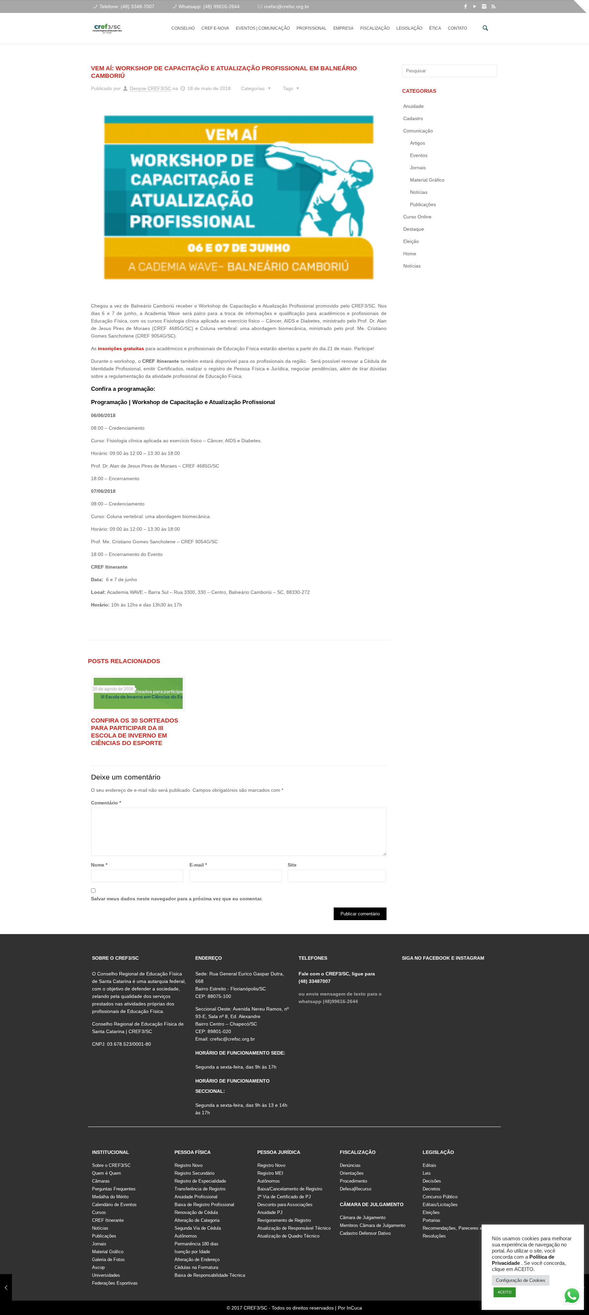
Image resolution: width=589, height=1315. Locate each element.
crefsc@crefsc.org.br (286, 6)
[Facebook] (465, 6)
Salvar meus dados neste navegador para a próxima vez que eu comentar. (176, 898)
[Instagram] (484, 6)
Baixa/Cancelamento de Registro (289, 1188)
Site (292, 865)
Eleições (431, 1212)
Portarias (431, 1220)
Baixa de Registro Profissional (204, 1204)
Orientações (352, 1173)
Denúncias (350, 1165)
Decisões (432, 1181)
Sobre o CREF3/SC (111, 1165)
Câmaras (101, 1181)
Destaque (413, 229)
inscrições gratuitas (121, 348)
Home (409, 253)
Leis (427, 1173)
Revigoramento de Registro (284, 1220)
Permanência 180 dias (196, 1243)
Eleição (411, 241)
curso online (417, 216)
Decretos (431, 1188)
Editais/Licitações (440, 1204)
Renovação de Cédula (196, 1212)
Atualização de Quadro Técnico (288, 1236)
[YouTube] (475, 6)
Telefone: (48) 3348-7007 (127, 6)
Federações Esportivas (115, 1283)
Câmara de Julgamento (363, 1217)
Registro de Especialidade (200, 1181)
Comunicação (418, 130)
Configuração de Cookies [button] (520, 1280)
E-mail (198, 865)
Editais (429, 1165)
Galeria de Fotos (108, 1259)
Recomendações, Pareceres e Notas (459, 1228)
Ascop (98, 1267)
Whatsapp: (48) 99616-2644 (209, 6)
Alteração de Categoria (197, 1220)
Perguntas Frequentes (114, 1188)
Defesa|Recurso (355, 1188)
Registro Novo (188, 1165)
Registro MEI (270, 1173)
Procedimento (353, 1181)
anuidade (413, 106)
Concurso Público (440, 1196)
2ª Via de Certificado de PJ (284, 1196)
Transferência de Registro (200, 1188)
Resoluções (434, 1236)
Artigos (417, 143)
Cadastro (413, 118)
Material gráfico (427, 180)
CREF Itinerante (108, 1220)
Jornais (418, 167)
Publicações (423, 204)
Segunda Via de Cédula (198, 1228)
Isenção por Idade (192, 1251)
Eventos (418, 155)
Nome (99, 865)
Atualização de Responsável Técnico (294, 1228)
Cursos (99, 1212)
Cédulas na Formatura (196, 1267)
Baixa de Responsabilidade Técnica (210, 1275)
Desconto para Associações (285, 1204)
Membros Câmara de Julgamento (372, 1225)
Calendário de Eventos (114, 1204)
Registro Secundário (194, 1173)
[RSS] (493, 6)
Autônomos (186, 1236)
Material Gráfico (107, 1251)
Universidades (106, 1275)
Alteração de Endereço (197, 1259)
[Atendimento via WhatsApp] (572, 1297)
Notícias (418, 192)
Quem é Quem (106, 1173)
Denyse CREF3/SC (150, 88)
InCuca (354, 1308)
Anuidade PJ (270, 1212)
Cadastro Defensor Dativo (365, 1233)
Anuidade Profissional (196, 1196)
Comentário (106, 802)
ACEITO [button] (505, 1292)
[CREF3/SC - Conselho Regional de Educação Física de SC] (107, 23)
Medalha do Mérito (110, 1196)
